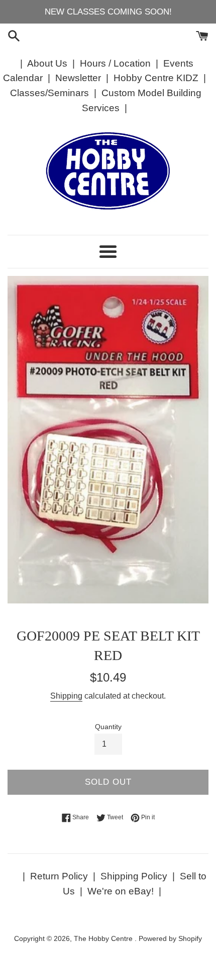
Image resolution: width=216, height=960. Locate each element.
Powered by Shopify (170, 938)
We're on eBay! (120, 891)
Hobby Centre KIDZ (156, 78)
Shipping (66, 696)
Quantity (108, 727)
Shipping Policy (133, 876)
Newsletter (78, 78)
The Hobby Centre (104, 938)
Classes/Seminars (49, 93)
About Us (47, 63)
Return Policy (59, 876)
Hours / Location (115, 63)
